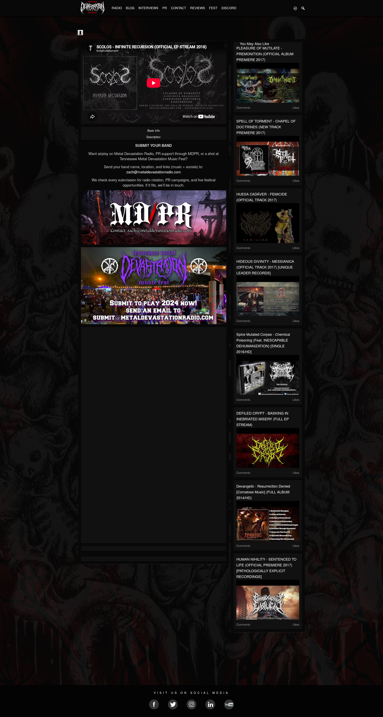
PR (164, 8)
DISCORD (228, 8)
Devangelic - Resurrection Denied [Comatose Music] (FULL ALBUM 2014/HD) (263, 491)
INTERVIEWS (148, 8)
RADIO (117, 8)
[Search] (303, 8)
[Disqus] (153, 383)
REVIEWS (197, 8)
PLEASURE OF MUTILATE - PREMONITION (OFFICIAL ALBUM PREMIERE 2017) (264, 53)
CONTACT (178, 8)
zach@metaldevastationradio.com (153, 171)
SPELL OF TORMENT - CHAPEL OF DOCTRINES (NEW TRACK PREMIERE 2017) (266, 126)
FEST (213, 8)
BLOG (130, 8)
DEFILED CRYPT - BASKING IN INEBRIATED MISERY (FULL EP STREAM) (262, 418)
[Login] (295, 8)
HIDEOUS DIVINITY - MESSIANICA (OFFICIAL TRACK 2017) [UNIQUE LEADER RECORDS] (265, 267)
